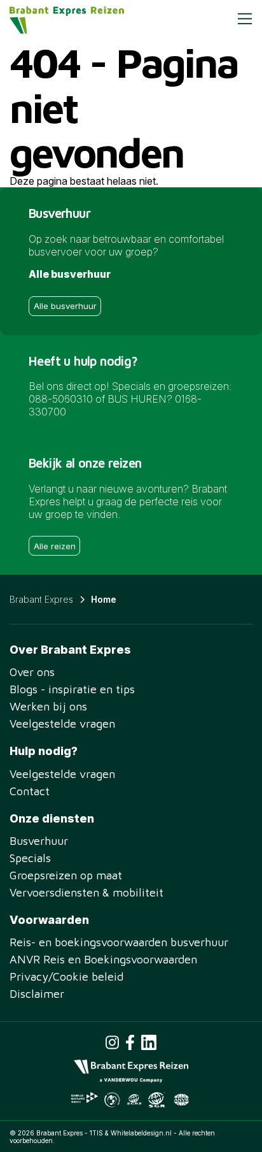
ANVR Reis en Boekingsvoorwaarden (103, 959)
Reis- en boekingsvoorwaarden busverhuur (119, 942)
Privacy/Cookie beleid (66, 976)
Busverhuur (39, 840)
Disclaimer (37, 993)
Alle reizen (55, 546)
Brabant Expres (41, 599)
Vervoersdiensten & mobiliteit (86, 892)
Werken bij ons (48, 706)
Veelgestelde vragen (62, 723)
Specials (30, 858)
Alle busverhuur (65, 306)
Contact (30, 791)
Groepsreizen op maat (66, 875)
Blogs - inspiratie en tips (72, 689)
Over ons (32, 672)
